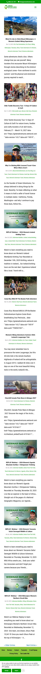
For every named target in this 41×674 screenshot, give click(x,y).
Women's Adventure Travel (15, 51)
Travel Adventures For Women (28, 47)
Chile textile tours (16, 111)
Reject (16, 670)
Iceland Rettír (11, 241)
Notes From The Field (29, 468)
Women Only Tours (27, 111)
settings (7, 666)
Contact (16, 650)
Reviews (9, 650)
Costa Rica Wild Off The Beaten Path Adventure (20, 299)
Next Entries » (32, 645)
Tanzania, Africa (15, 47)
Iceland (25, 237)
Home (3, 650)
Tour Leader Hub (24, 653)
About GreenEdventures (19, 171)
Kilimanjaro (8, 47)
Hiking (33, 44)
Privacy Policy (14, 653)
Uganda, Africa (25, 471)
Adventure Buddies (18, 237)
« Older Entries (9, 645)
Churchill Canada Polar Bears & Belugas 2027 (20, 398)
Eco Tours (28, 44)
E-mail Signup (33, 650)
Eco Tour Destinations (19, 44)
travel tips (26, 174)
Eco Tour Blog (29, 171)
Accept (6, 670)
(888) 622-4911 (12, 2)
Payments (24, 650)
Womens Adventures (27, 51)
